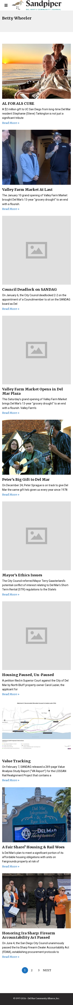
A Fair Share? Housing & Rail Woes (33, 847)
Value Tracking (16, 761)
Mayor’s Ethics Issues (22, 575)
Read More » (10, 123)
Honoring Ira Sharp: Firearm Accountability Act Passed (28, 935)
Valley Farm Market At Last (27, 189)
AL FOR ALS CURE (18, 103)
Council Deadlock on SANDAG (29, 289)
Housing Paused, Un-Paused (28, 675)
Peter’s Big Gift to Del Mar (26, 479)
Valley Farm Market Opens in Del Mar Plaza (32, 391)
